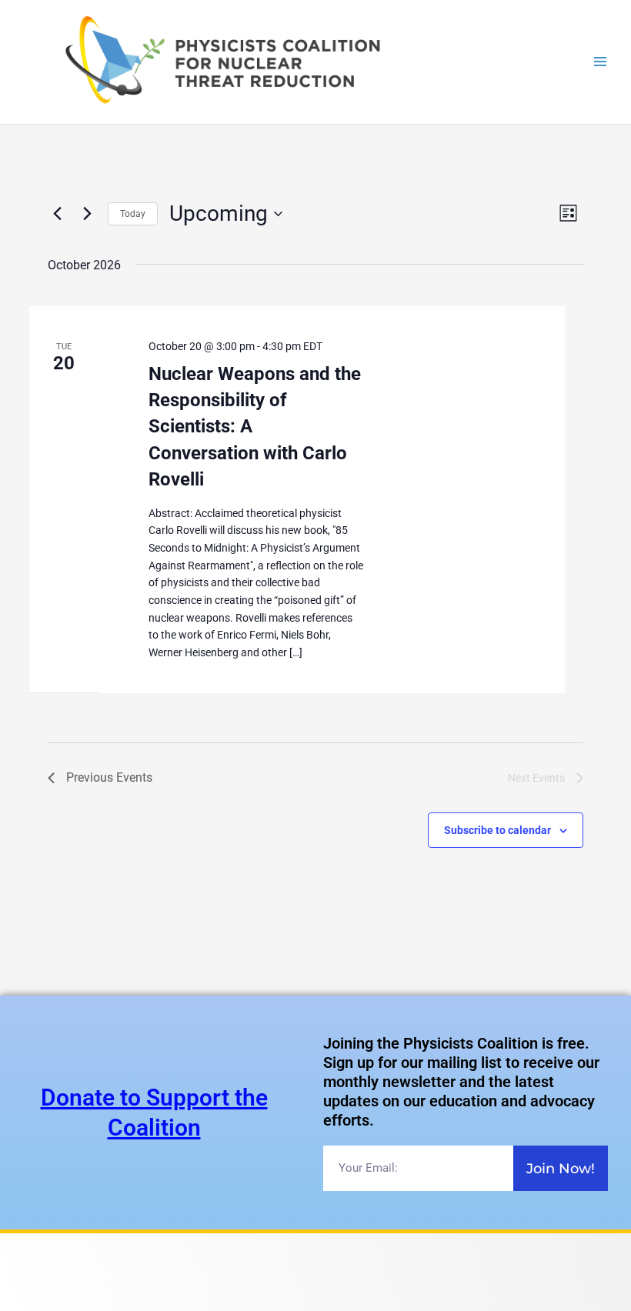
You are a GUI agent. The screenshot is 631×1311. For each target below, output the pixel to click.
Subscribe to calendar (497, 830)
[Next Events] (87, 214)
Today (132, 213)
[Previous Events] (57, 214)
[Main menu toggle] (600, 62)
